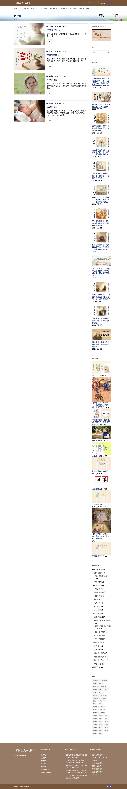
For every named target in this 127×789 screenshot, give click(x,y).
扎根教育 (97, 585)
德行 (102, 709)
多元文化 (97, 646)
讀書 (100, 730)
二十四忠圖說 (100, 639)
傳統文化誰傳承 (52, 55)
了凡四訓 (96, 680)
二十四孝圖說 (100, 632)
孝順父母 (102, 701)
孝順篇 (97, 599)
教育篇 (51, 26)
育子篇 (97, 589)
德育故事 (97, 617)
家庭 (100, 704)
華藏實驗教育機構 (97, 769)
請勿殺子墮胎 (99, 660)
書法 (100, 718)
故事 (101, 715)
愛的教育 (96, 712)
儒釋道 (103, 686)
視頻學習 (63, 8)
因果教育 (97, 610)
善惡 (95, 692)
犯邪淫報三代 (97, 556)
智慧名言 (97, 643)
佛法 (101, 683)
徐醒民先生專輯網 (97, 772)
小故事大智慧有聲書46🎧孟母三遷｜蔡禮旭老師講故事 (101, 422)
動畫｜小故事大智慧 (103, 620)
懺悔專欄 (43, 767)
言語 (95, 730)
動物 (95, 689)
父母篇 (51, 76)
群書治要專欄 (45, 769)
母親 (95, 721)
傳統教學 (96, 686)
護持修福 (81, 8)
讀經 (106, 730)
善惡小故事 (96, 489)
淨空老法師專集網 (97, 755)
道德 (95, 733)
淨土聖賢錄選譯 (101, 576)
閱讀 (101, 733)
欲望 (106, 718)
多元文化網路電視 (46, 772)
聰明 (95, 727)
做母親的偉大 (51, 107)
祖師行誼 (97, 573)
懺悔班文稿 (98, 653)
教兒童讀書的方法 (53, 30)
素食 (100, 724)
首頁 (15, 8)
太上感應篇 (96, 698)
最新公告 (34, 8)
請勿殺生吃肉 (99, 657)
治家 (100, 721)
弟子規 (95, 709)
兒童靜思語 (96, 440)
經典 (106, 724)
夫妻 (104, 698)
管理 (95, 724)
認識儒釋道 (25, 8)
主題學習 (53, 8)
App (87, 8)
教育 (107, 715)
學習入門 (97, 582)
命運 (100, 689)
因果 (101, 692)
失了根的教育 (51, 80)
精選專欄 (42, 8)
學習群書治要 (99, 664)
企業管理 (97, 650)
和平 (106, 689)
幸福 (103, 707)
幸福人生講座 (100, 592)
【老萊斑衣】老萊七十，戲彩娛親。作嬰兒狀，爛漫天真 (100, 405)
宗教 (95, 704)
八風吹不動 (96, 456)
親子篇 (97, 603)
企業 (95, 683)
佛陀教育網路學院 (97, 763)
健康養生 (97, 614)
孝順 (95, 701)
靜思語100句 (97, 375)
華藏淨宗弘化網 (96, 766)
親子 (106, 727)
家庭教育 (96, 707)
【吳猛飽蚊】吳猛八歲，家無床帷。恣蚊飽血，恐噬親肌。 (100, 536)
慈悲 (95, 715)
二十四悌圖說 (100, 636)
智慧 (95, 718)
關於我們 (73, 8)
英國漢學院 (95, 775)
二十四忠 (104, 680)
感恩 (103, 712)
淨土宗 (107, 721)
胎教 (101, 727)
